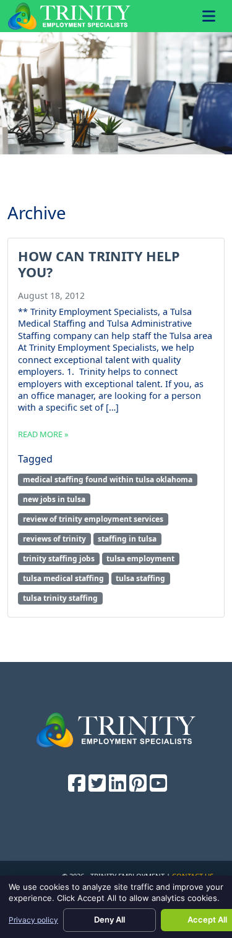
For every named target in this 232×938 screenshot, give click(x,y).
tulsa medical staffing (63, 578)
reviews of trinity (54, 539)
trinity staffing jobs (59, 558)
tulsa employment (140, 558)
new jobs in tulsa (54, 499)
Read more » (43, 434)
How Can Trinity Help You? (99, 264)
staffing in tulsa (127, 539)
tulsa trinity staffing (60, 598)
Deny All (109, 919)
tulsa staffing (140, 578)
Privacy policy (33, 919)
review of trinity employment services (93, 519)
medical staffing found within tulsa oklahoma (107, 479)
